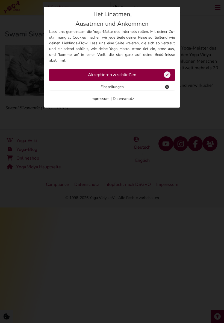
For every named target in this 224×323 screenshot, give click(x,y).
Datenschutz (123, 98)
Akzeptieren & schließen (112, 75)
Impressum (100, 98)
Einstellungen (112, 87)
